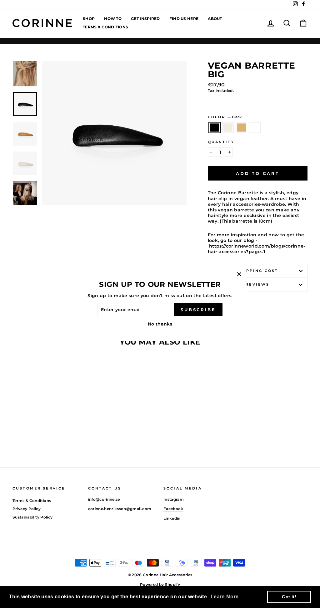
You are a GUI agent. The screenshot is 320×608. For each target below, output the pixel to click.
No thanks (160, 324)
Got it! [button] (289, 596)
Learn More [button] (225, 596)
